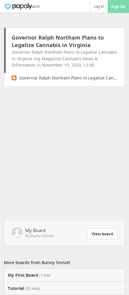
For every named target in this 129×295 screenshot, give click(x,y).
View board (102, 234)
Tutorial (24, 288)
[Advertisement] (64, 153)
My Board (35, 230)
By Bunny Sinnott (39, 235)
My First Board (29, 275)
